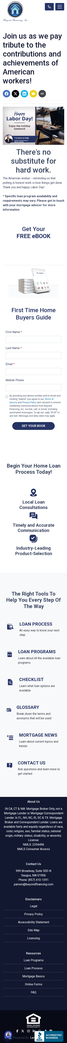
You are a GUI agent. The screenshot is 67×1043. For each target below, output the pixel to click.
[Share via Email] (33, 93)
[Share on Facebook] (6, 93)
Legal (33, 906)
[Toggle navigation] (59, 6)
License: (33, 840)
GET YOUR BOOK (33, 426)
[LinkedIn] (34, 1031)
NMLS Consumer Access (33, 849)
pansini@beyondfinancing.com (33, 884)
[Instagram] (28, 1031)
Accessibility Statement (33, 922)
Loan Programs (34, 960)
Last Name (14, 348)
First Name (14, 332)
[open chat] (8, 1034)
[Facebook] (17, 1031)
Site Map (33, 930)
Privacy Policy (29, 402)
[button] (8, 1034)
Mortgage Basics (33, 976)
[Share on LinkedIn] (24, 93)
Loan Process (33, 968)
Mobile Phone (15, 380)
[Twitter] (22, 1031)
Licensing (33, 938)
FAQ (33, 992)
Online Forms (33, 984)
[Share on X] (15, 93)
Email (10, 364)
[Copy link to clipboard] (42, 93)
